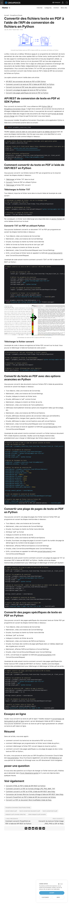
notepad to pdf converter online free (15, 814)
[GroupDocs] (15, 2)
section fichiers (56, 219)
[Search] (67, 2)
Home (5, 7)
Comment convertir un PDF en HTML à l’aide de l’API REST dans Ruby (30, 791)
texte (33, 54)
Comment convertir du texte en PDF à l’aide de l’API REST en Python (30, 84)
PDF (32, 64)
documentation (13, 758)
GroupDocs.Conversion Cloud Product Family (17, 807)
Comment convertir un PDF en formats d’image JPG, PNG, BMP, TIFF (30, 789)
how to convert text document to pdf (30, 811)
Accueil (6, 15)
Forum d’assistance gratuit (29, 773)
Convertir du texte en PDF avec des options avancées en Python (29, 87)
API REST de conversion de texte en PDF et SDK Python (26, 81)
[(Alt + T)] (9, 7)
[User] (63, 2)
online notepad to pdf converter (37, 814)
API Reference (54, 758)
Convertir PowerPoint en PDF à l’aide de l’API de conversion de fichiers (31, 797)
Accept (51, 893)
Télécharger (10, 179)
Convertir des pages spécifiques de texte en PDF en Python (27, 93)
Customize (45, 897)
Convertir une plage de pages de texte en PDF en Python (26, 90)
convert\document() (55, 253)
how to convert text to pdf (50, 811)
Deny (58, 897)
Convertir (9, 182)
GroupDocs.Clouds (16, 15)
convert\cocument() (44, 655)
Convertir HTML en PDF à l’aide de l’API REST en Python (26, 786)
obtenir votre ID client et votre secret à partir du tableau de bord (33, 132)
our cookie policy (55, 889)
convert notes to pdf (11, 811)
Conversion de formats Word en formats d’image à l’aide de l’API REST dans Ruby (34, 794)
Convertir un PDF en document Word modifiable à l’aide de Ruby (28, 800)
